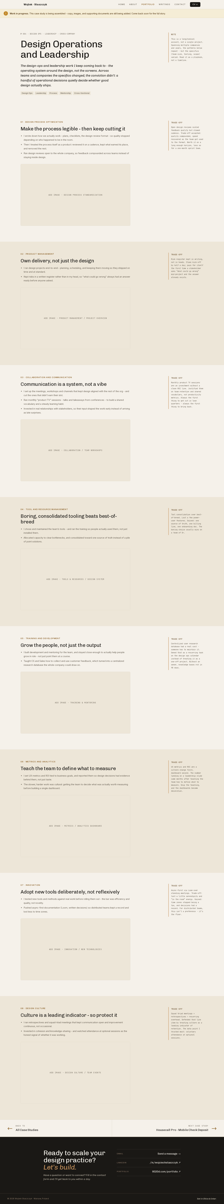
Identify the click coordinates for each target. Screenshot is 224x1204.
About (133, 4)
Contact (180, 4)
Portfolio (148, 4)
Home (121, 4)
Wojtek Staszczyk (35, 4)
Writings (164, 4)
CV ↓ (195, 4)
